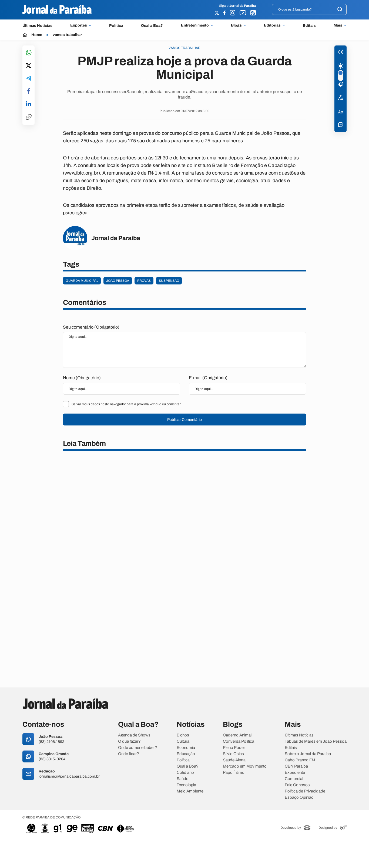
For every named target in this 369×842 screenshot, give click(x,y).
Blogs (236, 25)
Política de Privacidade (305, 791)
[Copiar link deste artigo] (29, 117)
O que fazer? (129, 741)
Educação (186, 754)
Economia (186, 748)
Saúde (182, 779)
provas (144, 281)
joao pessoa (117, 281)
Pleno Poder (234, 748)
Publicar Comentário (184, 420)
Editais (309, 26)
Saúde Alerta (234, 760)
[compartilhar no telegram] (28, 78)
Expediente (295, 773)
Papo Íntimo (233, 773)
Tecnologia (186, 785)
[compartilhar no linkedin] (28, 104)
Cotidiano (185, 773)
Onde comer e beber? (137, 748)
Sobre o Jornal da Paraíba (308, 754)
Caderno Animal (237, 735)
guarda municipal (82, 281)
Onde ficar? (128, 754)
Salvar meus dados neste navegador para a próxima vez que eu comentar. (126, 404)
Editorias (272, 25)
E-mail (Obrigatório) (208, 377)
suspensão (169, 281)
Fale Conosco (297, 785)
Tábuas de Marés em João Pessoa (316, 741)
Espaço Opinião (299, 797)
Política (116, 26)
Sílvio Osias (233, 754)
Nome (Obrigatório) (82, 377)
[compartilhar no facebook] (28, 91)
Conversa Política (238, 741)
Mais (338, 25)
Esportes (78, 25)
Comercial (294, 779)
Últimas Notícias (37, 26)
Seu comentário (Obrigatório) (91, 327)
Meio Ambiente (190, 791)
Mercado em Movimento (245, 766)
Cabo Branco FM (300, 760)
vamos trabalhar (67, 35)
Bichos (183, 735)
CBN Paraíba (296, 766)
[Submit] (339, 9)
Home (36, 35)
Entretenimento (195, 25)
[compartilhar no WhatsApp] (29, 53)
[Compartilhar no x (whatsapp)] (28, 66)
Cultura (183, 741)
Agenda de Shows (134, 735)
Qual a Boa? (152, 26)
